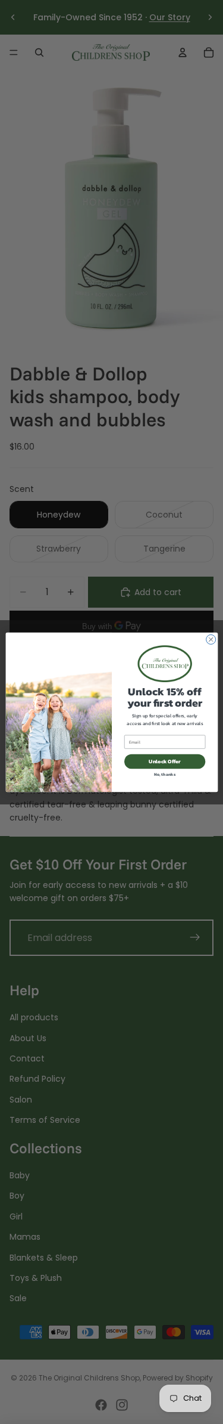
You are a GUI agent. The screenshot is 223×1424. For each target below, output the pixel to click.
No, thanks (164, 773)
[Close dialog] (210, 639)
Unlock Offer (165, 761)
